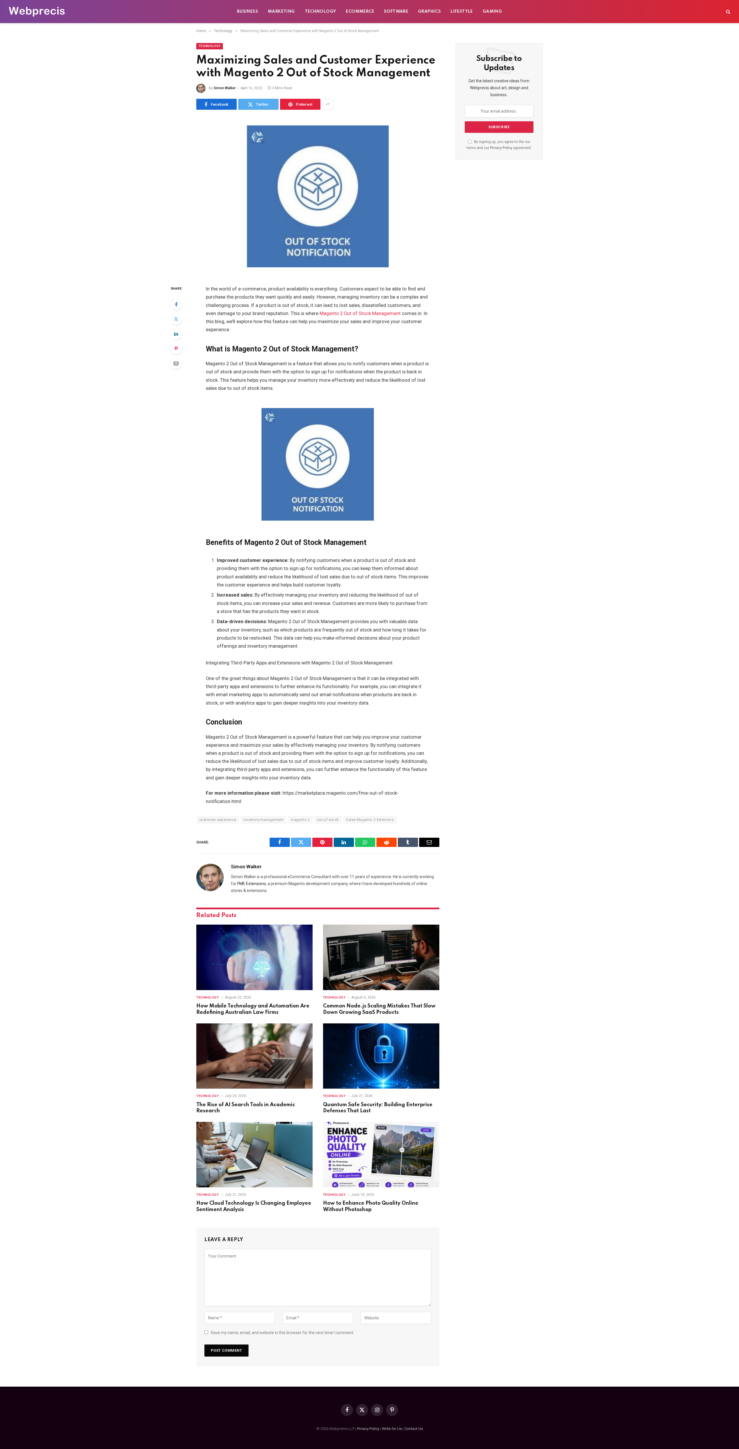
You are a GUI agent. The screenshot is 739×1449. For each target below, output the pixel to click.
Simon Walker (225, 88)
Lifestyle (462, 12)
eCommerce (360, 12)
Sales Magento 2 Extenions (370, 819)
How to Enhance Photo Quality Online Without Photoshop (370, 1206)
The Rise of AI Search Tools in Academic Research (245, 1108)
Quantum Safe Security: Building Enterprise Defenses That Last (377, 1108)
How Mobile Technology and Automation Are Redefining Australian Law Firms (252, 1009)
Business (247, 12)
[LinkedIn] (176, 334)
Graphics (429, 12)
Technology (320, 12)
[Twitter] (176, 319)
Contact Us (413, 1428)
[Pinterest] (176, 348)
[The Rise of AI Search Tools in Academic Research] (254, 1056)
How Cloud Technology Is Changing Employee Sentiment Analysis (253, 1206)
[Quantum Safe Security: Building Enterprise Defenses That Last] (381, 1056)
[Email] (176, 363)
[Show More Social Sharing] (327, 104)
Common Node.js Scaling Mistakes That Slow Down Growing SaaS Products (379, 1009)
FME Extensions (251, 883)
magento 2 (300, 819)
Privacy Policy (501, 148)
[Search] (727, 11)
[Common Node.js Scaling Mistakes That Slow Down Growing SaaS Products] (381, 957)
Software (396, 12)
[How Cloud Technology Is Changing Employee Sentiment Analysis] (254, 1154)
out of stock (328, 819)
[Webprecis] (37, 12)
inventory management (263, 819)
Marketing (281, 12)
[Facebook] (176, 304)
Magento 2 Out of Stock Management (360, 313)
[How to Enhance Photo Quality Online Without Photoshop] (381, 1154)
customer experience (217, 819)
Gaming (492, 12)
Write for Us (392, 1428)
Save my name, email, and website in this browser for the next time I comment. (282, 1332)
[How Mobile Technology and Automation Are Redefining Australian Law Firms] (254, 957)
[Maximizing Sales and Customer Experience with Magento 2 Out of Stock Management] (317, 196)
